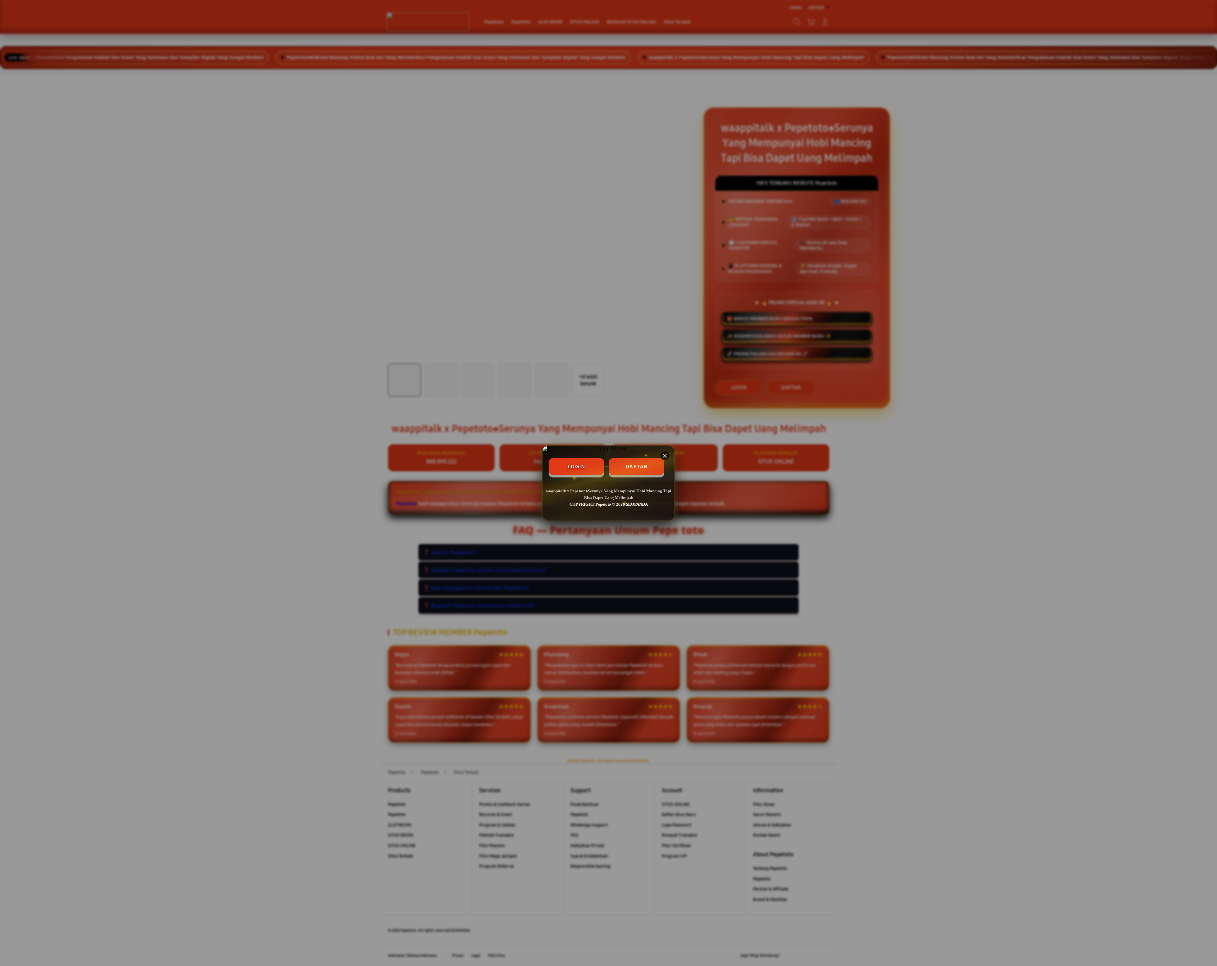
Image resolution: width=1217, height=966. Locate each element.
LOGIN (576, 466)
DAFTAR (637, 466)
